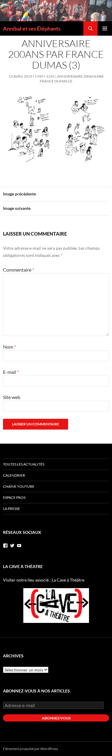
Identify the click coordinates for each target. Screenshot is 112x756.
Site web (11, 397)
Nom (9, 347)
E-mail (11, 372)
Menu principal (105, 28)
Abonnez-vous (56, 718)
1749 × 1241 (45, 76)
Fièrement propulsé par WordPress (30, 748)
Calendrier (14, 475)
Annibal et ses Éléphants (32, 28)
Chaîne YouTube (18, 486)
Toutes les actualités (23, 464)
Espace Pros (14, 497)
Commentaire (18, 269)
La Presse (11, 508)
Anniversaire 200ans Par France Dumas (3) (72, 78)
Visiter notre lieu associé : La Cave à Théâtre (43, 579)
